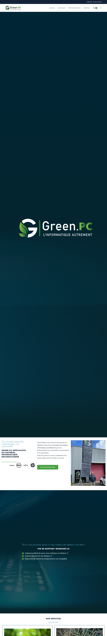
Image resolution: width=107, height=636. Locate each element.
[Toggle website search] (101, 8)
